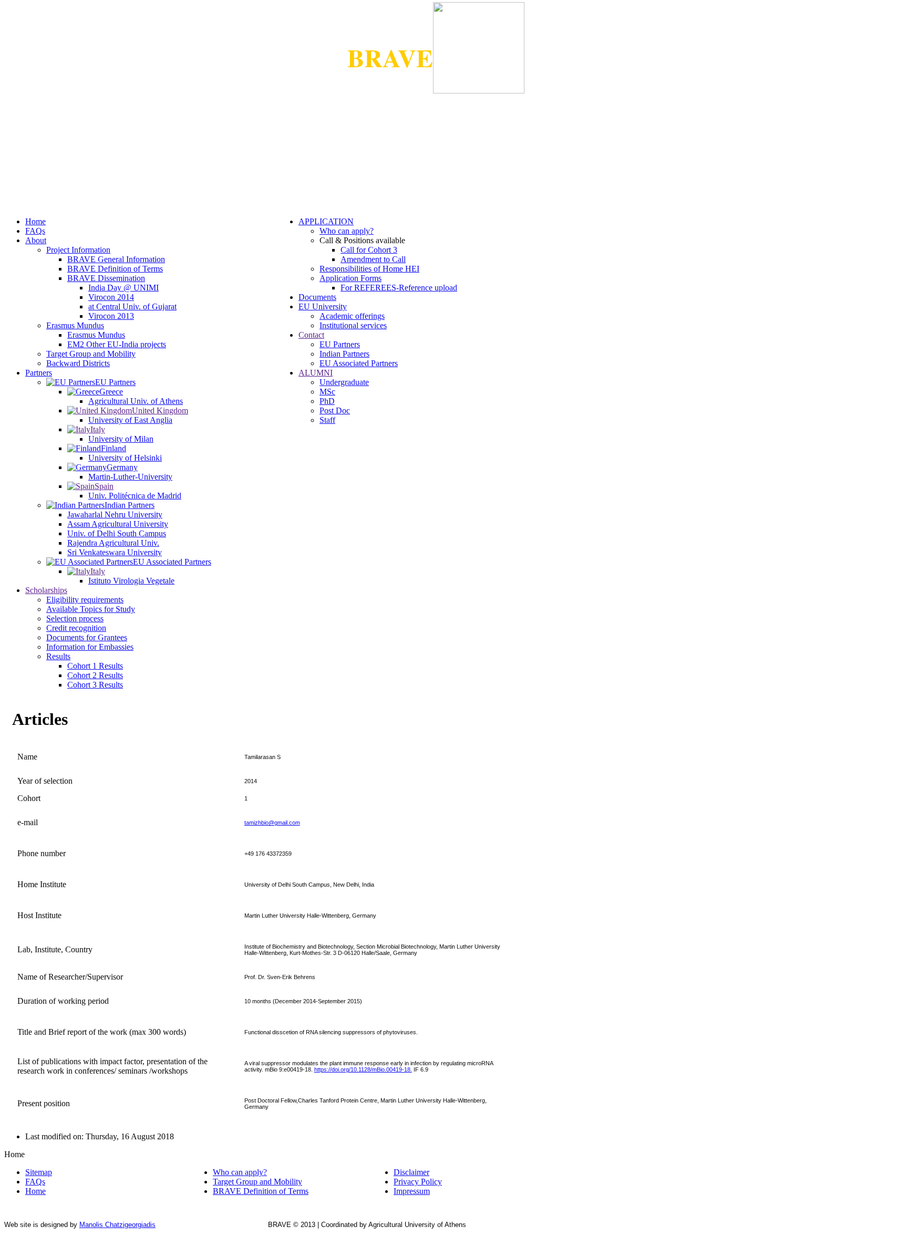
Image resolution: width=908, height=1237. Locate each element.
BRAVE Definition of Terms (115, 268)
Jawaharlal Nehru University (114, 514)
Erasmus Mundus (75, 325)
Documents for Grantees (86, 637)
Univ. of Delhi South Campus (116, 533)
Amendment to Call (373, 259)
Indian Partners (344, 353)
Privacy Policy (418, 1181)
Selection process (75, 618)
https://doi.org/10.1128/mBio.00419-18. (363, 1069)
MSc (327, 391)
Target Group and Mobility (91, 353)
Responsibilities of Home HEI (369, 268)
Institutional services (353, 325)
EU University (322, 306)
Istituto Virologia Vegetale (131, 580)
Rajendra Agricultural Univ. (113, 542)
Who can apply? (346, 230)
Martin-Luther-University (130, 476)
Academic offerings (352, 315)
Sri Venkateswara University (114, 552)
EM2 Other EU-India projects (116, 344)
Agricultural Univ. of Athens (135, 401)
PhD (327, 401)
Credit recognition (76, 627)
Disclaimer (411, 1172)
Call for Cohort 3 (368, 249)
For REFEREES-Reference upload (398, 287)
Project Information (78, 249)
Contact (311, 334)
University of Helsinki (125, 457)
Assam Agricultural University (117, 523)
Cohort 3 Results (95, 684)
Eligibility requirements (84, 599)
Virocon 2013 (111, 315)
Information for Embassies (89, 646)
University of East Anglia (130, 419)
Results (58, 656)
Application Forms (350, 278)
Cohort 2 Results (95, 675)
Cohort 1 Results (95, 665)
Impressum (412, 1191)
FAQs (35, 230)
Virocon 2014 (111, 297)
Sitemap (38, 1172)
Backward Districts (78, 363)
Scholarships (46, 590)
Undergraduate (344, 382)
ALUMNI (315, 372)
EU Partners (339, 344)
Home (35, 221)
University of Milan (120, 438)
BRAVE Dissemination (106, 278)
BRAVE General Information (116, 259)
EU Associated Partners (358, 363)
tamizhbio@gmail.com (272, 822)
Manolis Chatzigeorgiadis (117, 1225)
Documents (317, 297)
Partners (38, 372)
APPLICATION (326, 221)
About (35, 240)
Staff (327, 419)
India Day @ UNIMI (123, 287)
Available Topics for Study (90, 609)
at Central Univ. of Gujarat (132, 306)
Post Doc (334, 410)
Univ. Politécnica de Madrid (134, 495)
